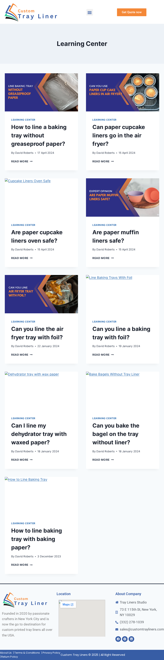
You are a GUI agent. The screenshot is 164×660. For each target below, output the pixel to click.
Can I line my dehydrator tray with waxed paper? (39, 434)
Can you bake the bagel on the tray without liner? (115, 434)
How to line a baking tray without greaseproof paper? (39, 135)
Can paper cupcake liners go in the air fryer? (118, 135)
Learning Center (23, 119)
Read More (22, 161)
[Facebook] (118, 639)
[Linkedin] (131, 639)
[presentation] (41, 92)
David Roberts (24, 152)
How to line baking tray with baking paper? (36, 539)
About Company (128, 594)
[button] (89, 12)
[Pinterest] (125, 639)
